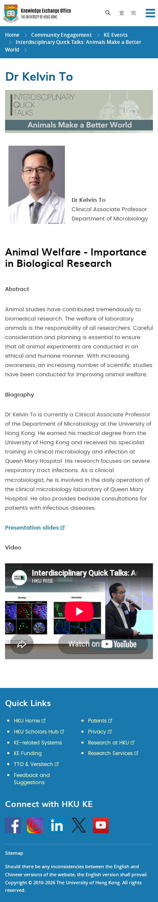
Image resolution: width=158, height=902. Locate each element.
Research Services (110, 753)
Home (12, 34)
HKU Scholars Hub (36, 731)
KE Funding (28, 753)
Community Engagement (61, 34)
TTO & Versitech (33, 764)
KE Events (116, 34)
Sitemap (14, 853)
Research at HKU (108, 742)
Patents (97, 720)
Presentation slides (32, 528)
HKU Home (27, 720)
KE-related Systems (38, 742)
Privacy (97, 731)
